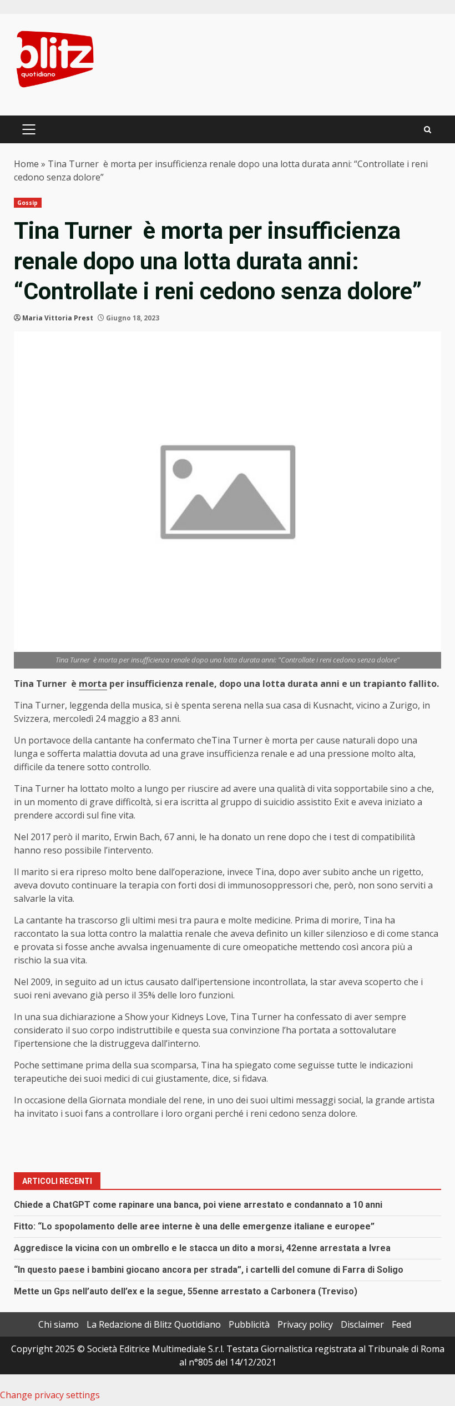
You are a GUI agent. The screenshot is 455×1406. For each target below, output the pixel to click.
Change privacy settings (50, 1395)
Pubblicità (249, 1324)
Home (26, 164)
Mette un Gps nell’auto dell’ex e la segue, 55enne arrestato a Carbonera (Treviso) (185, 1291)
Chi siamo (58, 1324)
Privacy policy (305, 1324)
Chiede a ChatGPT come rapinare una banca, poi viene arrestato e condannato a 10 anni (198, 1204)
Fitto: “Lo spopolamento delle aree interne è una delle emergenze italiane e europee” (194, 1226)
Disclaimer (362, 1324)
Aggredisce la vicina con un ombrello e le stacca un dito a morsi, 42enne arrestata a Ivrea (202, 1248)
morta (93, 683)
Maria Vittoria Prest (57, 318)
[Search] (427, 129)
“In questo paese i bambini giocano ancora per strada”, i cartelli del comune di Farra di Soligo (208, 1269)
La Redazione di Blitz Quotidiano (154, 1324)
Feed (401, 1324)
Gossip (27, 203)
